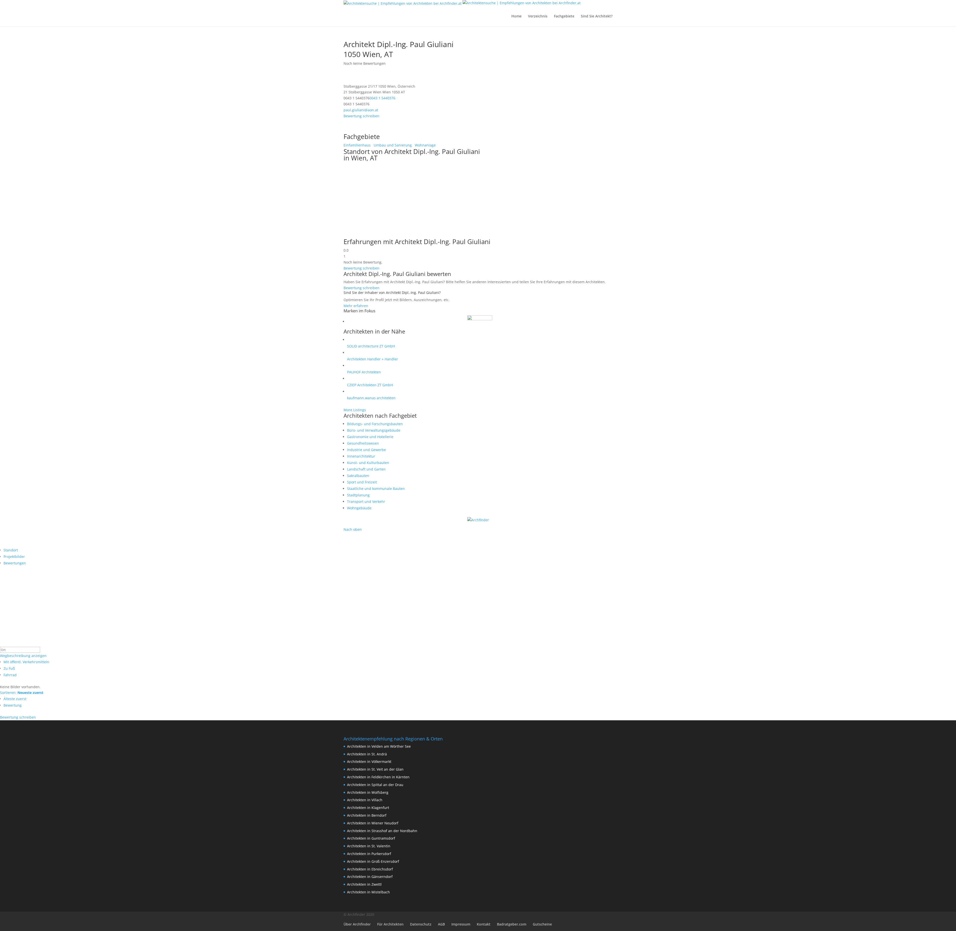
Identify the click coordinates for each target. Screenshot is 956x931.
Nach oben (353, 529)
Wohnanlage (425, 145)
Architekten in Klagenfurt (368, 807)
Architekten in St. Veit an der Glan (375, 769)
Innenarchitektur (361, 456)
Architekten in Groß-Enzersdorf (373, 861)
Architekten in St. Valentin (368, 846)
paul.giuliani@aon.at (361, 110)
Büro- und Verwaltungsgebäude (373, 430)
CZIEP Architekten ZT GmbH (370, 385)
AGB (441, 924)
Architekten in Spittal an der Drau (375, 784)
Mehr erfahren (356, 305)
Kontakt (483, 924)
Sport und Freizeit (362, 482)
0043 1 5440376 (382, 98)
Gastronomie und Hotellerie (370, 436)
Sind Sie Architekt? (596, 16)
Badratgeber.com (511, 924)
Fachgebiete (564, 16)
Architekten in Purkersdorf (369, 853)
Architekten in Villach (364, 800)
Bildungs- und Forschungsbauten (375, 423)
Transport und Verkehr (366, 501)
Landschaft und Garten (366, 469)
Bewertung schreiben (361, 116)
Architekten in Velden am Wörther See (379, 746)
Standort (10, 550)
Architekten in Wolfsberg (367, 792)
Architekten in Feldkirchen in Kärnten (378, 777)
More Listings (355, 409)
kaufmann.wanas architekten (371, 398)
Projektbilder (14, 556)
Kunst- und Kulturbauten (368, 462)
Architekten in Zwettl (364, 884)
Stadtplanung (358, 495)
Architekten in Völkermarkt (369, 761)
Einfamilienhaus (357, 145)
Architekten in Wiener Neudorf (372, 823)
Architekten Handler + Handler (372, 359)
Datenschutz (420, 924)
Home (516, 16)
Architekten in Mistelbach (368, 892)
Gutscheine (542, 924)
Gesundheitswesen (363, 443)
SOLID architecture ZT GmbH (371, 346)
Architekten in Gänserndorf (370, 876)
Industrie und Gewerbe (366, 449)
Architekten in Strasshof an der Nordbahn (382, 830)
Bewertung (12, 705)
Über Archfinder (357, 924)
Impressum (460, 924)
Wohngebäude (359, 508)
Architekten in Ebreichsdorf (370, 869)
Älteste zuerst (14, 698)
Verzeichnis (537, 16)
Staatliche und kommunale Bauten (376, 488)
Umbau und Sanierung (392, 145)
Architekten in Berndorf (366, 815)
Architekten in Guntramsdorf (371, 838)
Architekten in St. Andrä (367, 754)
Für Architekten (390, 924)
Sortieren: (21, 692)
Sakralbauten (358, 475)
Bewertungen (14, 563)
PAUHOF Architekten (364, 372)
